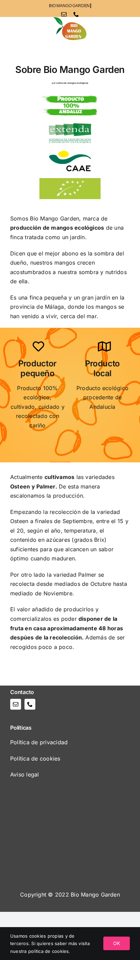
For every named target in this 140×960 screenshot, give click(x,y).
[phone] (76, 14)
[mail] (64, 14)
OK (116, 943)
